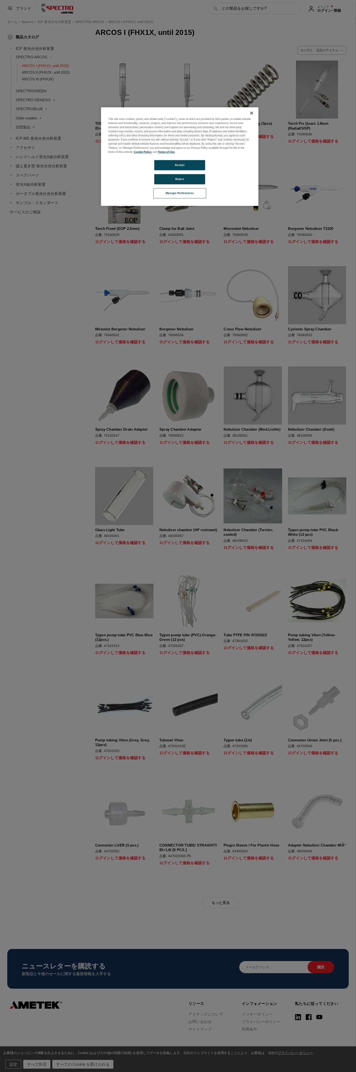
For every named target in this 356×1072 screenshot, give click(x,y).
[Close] (251, 113)
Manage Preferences (180, 193)
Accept (180, 164)
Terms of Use (166, 151)
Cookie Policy (142, 151)
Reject (179, 179)
